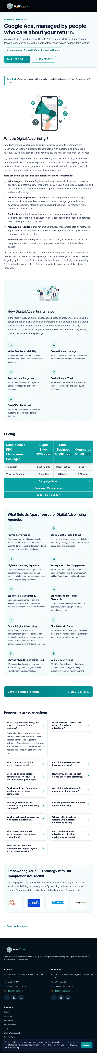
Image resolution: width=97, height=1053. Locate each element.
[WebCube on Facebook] (7, 997)
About (6, 1012)
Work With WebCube (13, 1033)
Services (8, 20)
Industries (8, 1016)
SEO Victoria (9, 1020)
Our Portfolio (9, 1037)
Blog (6, 1029)
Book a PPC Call (17, 59)
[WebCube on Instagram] (14, 997)
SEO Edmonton (10, 1024)
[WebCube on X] (21, 997)
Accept (86, 1045)
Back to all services (15, 926)
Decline (73, 1045)
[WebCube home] (16, 6)
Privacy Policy (13, 1048)
